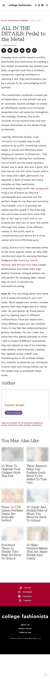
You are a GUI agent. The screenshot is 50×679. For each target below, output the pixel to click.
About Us (25, 625)
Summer (27, 425)
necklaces (7, 141)
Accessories (11, 423)
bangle (36, 171)
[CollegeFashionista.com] (20, 5)
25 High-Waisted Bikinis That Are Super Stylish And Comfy (37, 552)
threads (27, 601)
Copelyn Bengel (10, 45)
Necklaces (12, 425)
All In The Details (10, 20)
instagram (27, 592)
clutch (20, 205)
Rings (20, 425)
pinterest (27, 596)
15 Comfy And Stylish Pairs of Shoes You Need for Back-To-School (36, 514)
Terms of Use (25, 632)
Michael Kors (24, 264)
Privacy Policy (25, 629)
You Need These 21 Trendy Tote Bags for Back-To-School (11, 552)
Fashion (24, 20)
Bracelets (38, 423)
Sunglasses (37, 425)
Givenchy (23, 260)
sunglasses (42, 188)
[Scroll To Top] (45, 674)
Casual (4, 425)
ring (41, 175)
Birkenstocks (17, 247)
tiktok (27, 588)
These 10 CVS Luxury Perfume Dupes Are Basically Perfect (12, 514)
